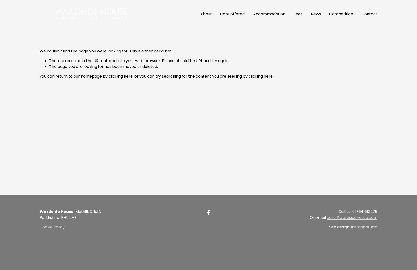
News (316, 14)
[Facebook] (208, 212)
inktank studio (364, 227)
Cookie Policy (52, 227)
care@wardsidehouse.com (352, 217)
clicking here (121, 76)
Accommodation (269, 14)
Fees (297, 14)
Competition (341, 14)
